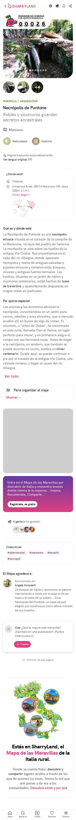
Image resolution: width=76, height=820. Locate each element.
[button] (9, 87)
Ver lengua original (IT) (17, 159)
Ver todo (11, 376)
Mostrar (12, 397)
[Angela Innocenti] (7, 583)
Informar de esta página (40, 659)
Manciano (16, 130)
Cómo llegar (20, 195)
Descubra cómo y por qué (48, 788)
